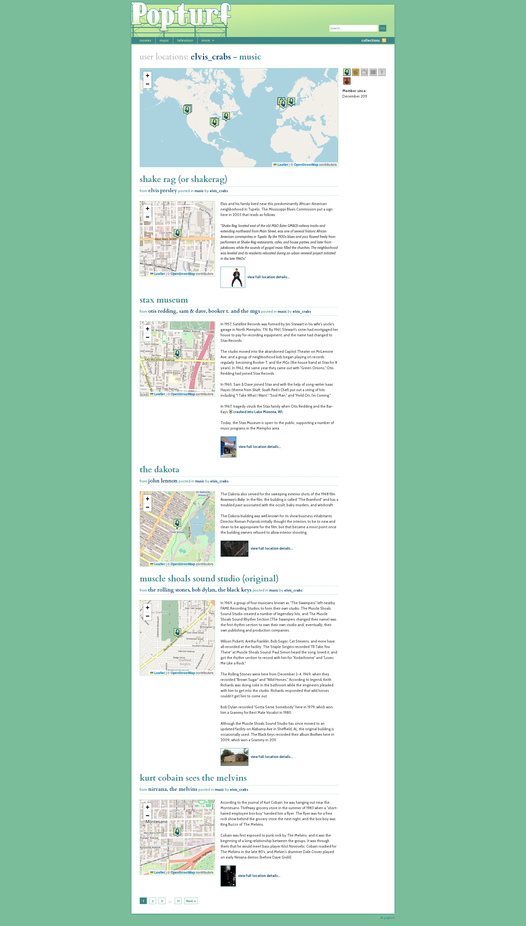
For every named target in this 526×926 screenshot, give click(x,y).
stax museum (164, 300)
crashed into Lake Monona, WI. (258, 412)
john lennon (163, 481)
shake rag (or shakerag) (183, 179)
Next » (191, 901)
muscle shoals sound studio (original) (209, 578)
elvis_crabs (211, 57)
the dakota (159, 469)
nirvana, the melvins (172, 789)
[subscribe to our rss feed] (384, 40)
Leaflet (282, 164)
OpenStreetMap (306, 164)
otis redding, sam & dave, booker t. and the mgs (204, 311)
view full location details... (268, 276)
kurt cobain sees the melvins (193, 778)
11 (178, 901)
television (185, 40)
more (206, 40)
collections (370, 40)
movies (145, 40)
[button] (214, 123)
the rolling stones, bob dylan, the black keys (199, 590)
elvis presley (162, 190)
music (164, 40)
